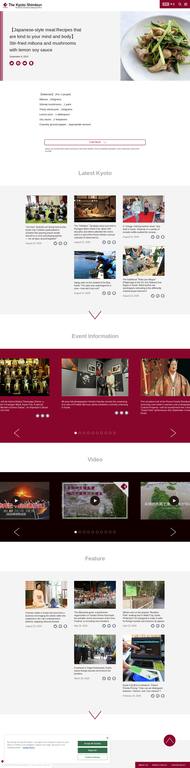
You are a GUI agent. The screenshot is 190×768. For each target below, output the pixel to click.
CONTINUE (95, 142)
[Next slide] (173, 433)
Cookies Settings (92, 757)
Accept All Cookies (92, 744)
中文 (172, 4)
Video (95, 459)
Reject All (92, 750)
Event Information (95, 336)
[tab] (75, 433)
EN (166, 4)
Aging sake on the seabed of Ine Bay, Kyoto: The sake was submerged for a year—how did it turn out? (92, 285)
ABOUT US (143, 765)
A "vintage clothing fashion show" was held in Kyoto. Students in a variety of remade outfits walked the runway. (141, 229)
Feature (95, 558)
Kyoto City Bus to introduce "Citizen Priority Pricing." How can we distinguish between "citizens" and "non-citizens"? (143, 688)
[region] (57, 749)
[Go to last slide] (16, 433)
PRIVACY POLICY (159, 765)
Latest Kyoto (95, 173)
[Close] (107, 738)
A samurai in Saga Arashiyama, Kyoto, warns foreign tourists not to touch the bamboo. (93, 671)
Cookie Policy (29, 748)
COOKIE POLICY (179, 765)
